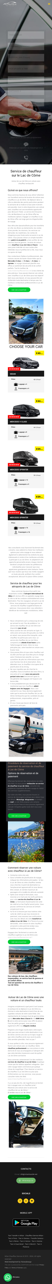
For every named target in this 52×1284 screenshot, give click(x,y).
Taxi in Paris (12, 1238)
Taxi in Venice (25, 1241)
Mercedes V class (18, 422)
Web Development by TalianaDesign (18, 1262)
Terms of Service (17, 1268)
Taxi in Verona (37, 1241)
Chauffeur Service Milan (34, 1235)
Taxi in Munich (30, 1244)
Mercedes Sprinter (19, 470)
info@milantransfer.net (28, 1174)
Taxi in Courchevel (17, 1244)
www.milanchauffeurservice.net (19, 271)
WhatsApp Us (27, 1181)
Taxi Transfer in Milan (16, 1235)
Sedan (13, 374)
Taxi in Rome (14, 1241)
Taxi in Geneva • (25, 1238)
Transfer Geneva (37, 1238)
